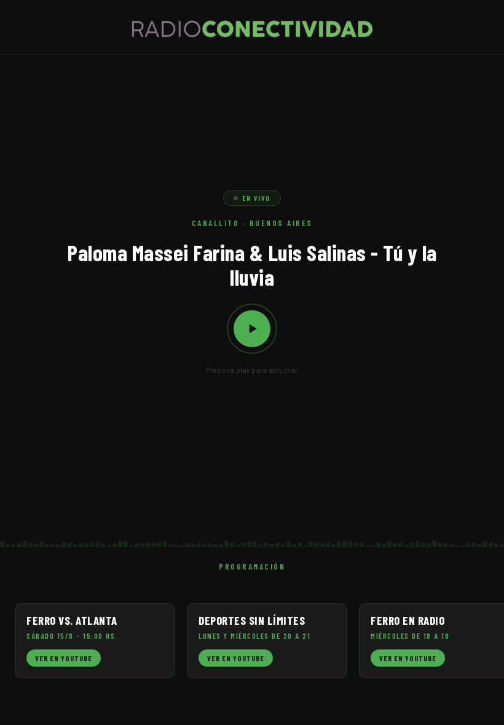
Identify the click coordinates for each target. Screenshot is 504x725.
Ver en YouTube (63, 658)
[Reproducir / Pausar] (252, 328)
